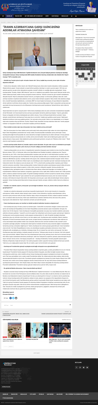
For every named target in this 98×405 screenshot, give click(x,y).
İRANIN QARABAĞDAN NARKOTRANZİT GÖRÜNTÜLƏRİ (56, 313)
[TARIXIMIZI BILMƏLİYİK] (37, 330)
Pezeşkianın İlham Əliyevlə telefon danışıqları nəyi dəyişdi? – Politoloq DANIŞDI (84, 49)
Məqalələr (65, 16)
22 (91, 78)
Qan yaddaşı (55, 16)
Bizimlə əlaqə (6, 386)
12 (83, 76)
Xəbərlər (9, 16)
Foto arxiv (33, 394)
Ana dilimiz (60, 394)
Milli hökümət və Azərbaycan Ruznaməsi (77, 394)
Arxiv (47, 16)
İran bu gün (18, 16)
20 (85, 78)
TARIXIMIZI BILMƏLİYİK (81, 34)
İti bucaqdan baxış (8, 398)
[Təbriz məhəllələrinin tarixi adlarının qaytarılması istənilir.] (13, 330)
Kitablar (41, 394)
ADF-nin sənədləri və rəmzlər (33, 16)
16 (93, 76)
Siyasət (5, 337)
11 (80, 76)
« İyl (76, 85)
